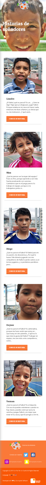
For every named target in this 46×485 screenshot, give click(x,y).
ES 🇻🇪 (10, 475)
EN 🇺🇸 (14, 475)
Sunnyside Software (22, 481)
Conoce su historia (17, 119)
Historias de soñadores (28, 445)
